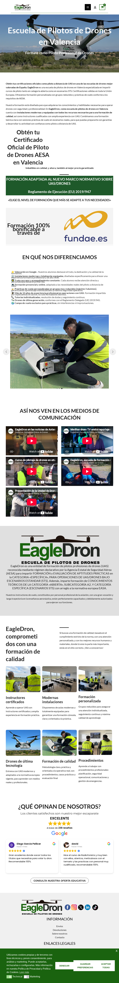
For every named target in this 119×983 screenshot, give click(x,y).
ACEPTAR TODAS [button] (106, 966)
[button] (57, 388)
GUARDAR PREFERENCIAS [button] (85, 966)
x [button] (117, 950)
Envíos (59, 926)
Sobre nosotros (59, 933)
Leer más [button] (68, 868)
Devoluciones (59, 930)
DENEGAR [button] (64, 966)
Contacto (59, 937)
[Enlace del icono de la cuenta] (95, 7)
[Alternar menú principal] (88, 7)
